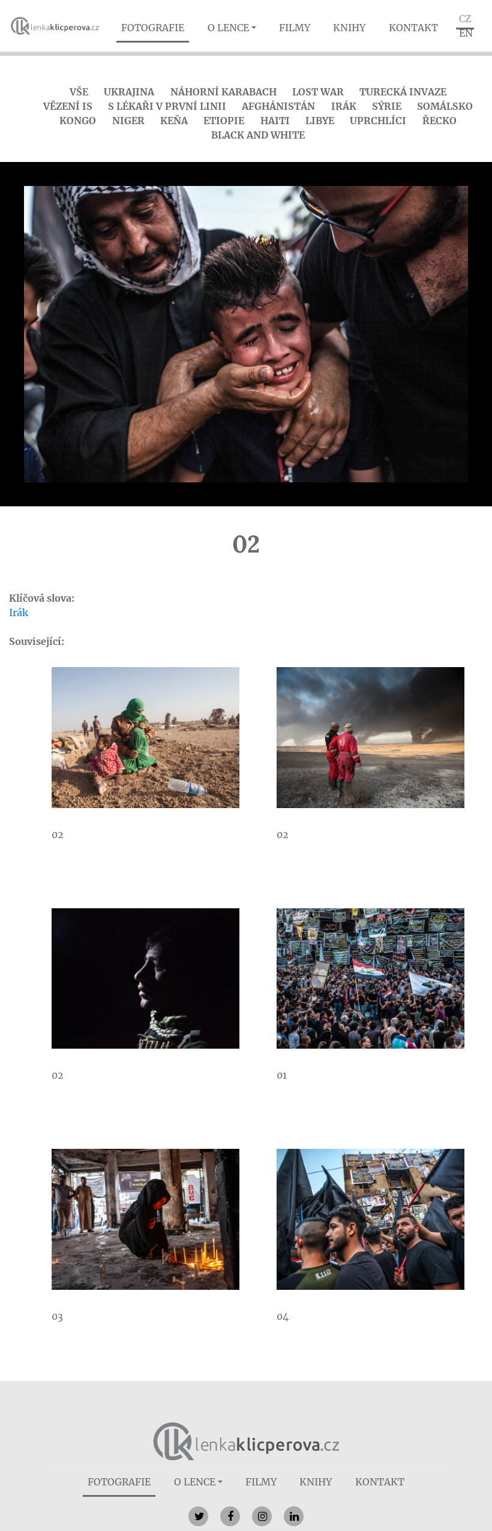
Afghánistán (278, 106)
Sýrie (386, 106)
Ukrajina (129, 92)
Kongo (77, 121)
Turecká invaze (402, 92)
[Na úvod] (246, 1440)
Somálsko (445, 106)
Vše (79, 92)
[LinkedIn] (294, 1516)
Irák (343, 106)
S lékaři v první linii (167, 106)
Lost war (318, 92)
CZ (465, 19)
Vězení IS (67, 106)
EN (466, 33)
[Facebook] (230, 1516)
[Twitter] (198, 1516)
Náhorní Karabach (223, 92)
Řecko (439, 121)
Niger (128, 121)
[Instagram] (262, 1516)
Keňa (174, 121)
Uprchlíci (378, 121)
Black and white (258, 135)
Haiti (275, 121)
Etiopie (223, 121)
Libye (319, 121)
